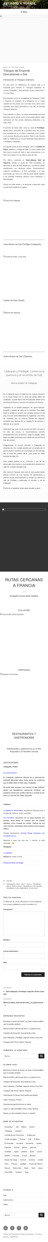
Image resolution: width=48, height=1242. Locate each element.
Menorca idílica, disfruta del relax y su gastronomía (21, 1028)
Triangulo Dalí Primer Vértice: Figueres (17, 1042)
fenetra (39, 1143)
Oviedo (40, 1160)
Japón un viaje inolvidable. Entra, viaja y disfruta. (21, 1108)
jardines (24, 1151)
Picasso (14, 1164)
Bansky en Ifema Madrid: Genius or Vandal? (19, 1113)
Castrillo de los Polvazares (14, 1135)
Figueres (37, 884)
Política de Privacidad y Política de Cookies (18, 1234)
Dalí (18, 884)
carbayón (18, 1131)
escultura (19, 1143)
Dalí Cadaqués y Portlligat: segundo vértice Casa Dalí (22, 1037)
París (6, 1164)
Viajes (9, 881)
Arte (4, 1195)
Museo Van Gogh (11, 1160)
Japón (16, 1151)
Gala (8, 886)
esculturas (30, 1143)
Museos (33, 1155)
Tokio (33, 1168)
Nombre (7, 940)
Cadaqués (10, 884)
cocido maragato (11, 1139)
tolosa (40, 1168)
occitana (32, 1160)
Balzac (24, 1127)
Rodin (26, 1168)
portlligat (17, 886)
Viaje (26, 1172)
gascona (33, 1147)
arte (17, 1127)
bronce (31, 1127)
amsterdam (9, 1127)
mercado (16, 1155)
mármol (23, 1160)
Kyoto (32, 1151)
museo (24, 1155)
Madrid (7, 1155)
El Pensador (9, 1143)
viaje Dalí (33, 888)
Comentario (8, 909)
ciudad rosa (31, 1135)
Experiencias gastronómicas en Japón (17, 1104)
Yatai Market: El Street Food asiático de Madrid (20, 1095)
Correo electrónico (11, 951)
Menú (25, 12)
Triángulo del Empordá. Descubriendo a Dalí (19, 1033)
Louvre (39, 1151)
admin (21, 67)
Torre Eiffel (8, 1172)
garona (24, 1147)
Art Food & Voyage (19, 3)
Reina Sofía (17, 1168)
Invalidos (8, 1151)
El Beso (37, 1139)
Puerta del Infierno (35, 1164)
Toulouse (18, 1172)
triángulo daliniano (32, 886)
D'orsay (22, 1139)
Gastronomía (8, 1200)
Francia (16, 1147)
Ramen (7, 1168)
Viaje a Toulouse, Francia (12, 1099)
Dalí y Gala (26, 884)
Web (5, 962)
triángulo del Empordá (17, 888)
